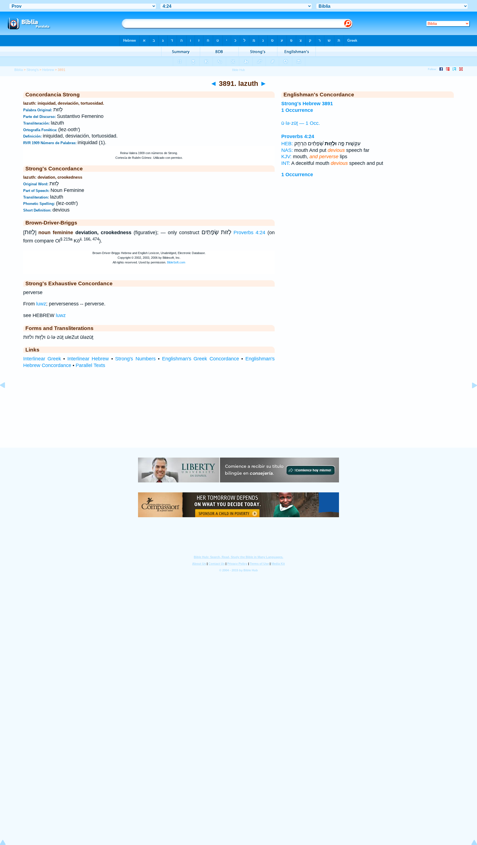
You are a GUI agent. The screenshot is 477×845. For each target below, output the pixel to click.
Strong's (32, 70)
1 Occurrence (297, 174)
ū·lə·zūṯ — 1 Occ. (300, 123)
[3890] (7, 397)
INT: (285, 163)
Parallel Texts (90, 365)
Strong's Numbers (135, 358)
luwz (41, 304)
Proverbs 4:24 (249, 232)
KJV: (286, 156)
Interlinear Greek (42, 358)
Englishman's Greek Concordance (200, 358)
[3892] (470, 397)
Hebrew (48, 70)
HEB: (287, 143)
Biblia (18, 70)
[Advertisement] (238, 413)
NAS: (287, 150)
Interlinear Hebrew (88, 358)
